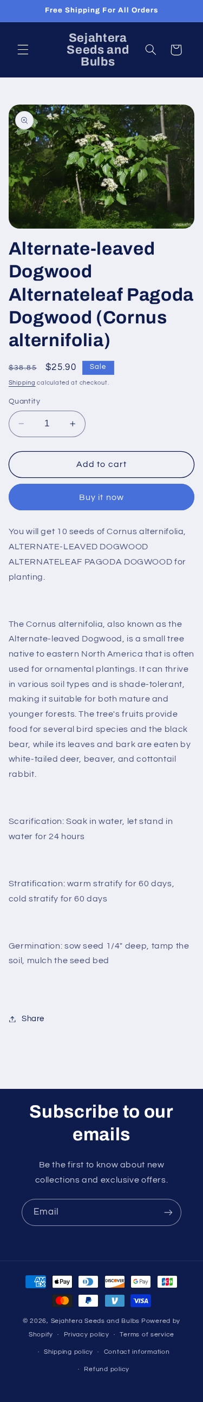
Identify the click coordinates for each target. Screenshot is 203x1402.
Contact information (137, 1352)
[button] (22, 49)
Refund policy (106, 1369)
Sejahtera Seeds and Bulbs (95, 1321)
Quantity (24, 401)
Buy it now (101, 497)
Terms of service (147, 1335)
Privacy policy (86, 1335)
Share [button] (33, 1019)
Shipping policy (68, 1352)
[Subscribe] (168, 1212)
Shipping (22, 383)
